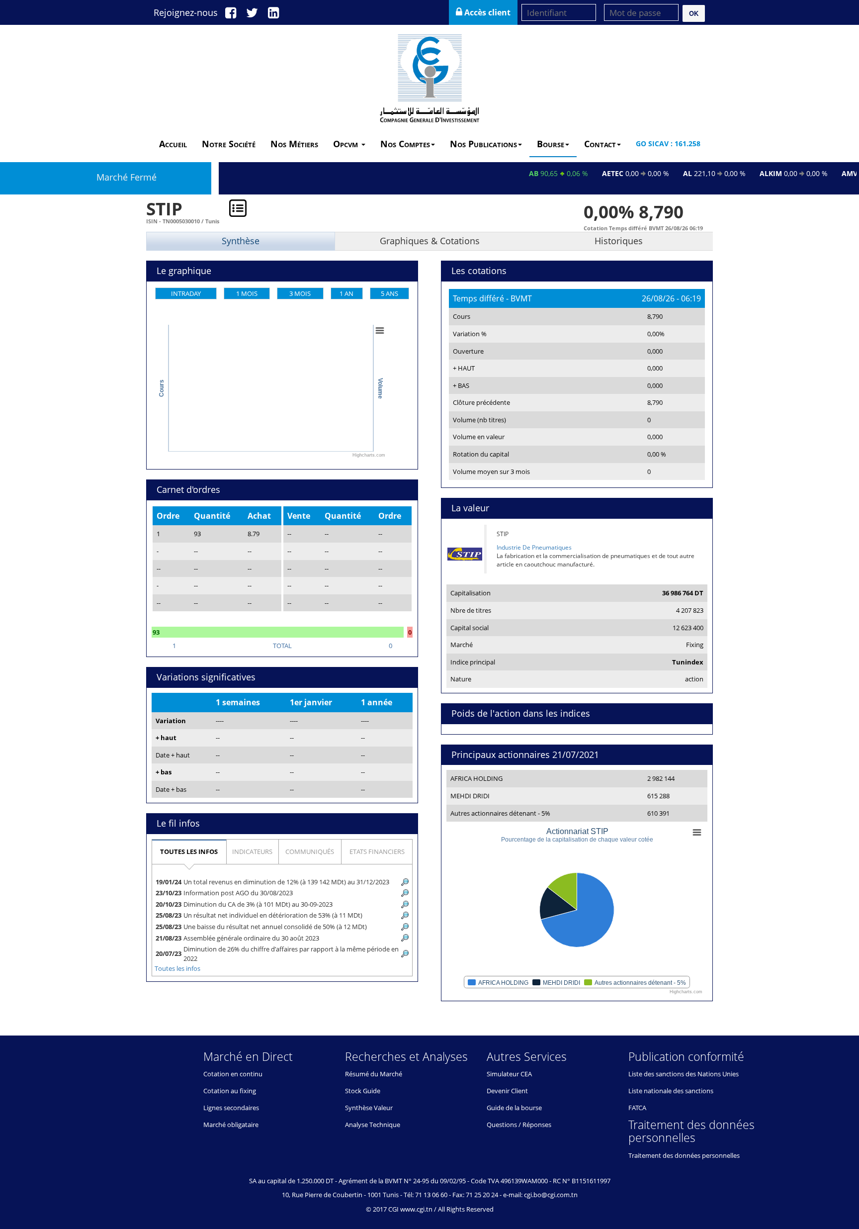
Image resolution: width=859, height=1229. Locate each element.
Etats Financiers (377, 851)
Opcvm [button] (346, 144)
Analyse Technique (372, 1124)
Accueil (173, 144)
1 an (346, 293)
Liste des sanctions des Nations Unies (683, 1073)
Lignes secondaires (231, 1107)
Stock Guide (362, 1090)
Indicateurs (252, 851)
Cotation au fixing (229, 1090)
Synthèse (240, 241)
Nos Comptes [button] (405, 144)
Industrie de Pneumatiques (534, 547)
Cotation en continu (232, 1073)
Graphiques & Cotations (430, 241)
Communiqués (309, 851)
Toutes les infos (189, 851)
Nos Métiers (294, 144)
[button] (694, 13)
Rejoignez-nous (186, 12)
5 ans (389, 293)
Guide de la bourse (514, 1107)
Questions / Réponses (519, 1124)
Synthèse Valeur (369, 1107)
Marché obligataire (230, 1124)
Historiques (619, 241)
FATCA (637, 1107)
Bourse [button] (550, 144)
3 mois (300, 293)
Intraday (186, 293)
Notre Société (229, 144)
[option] (429, 609)
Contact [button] (600, 144)
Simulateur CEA (509, 1073)
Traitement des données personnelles (684, 1155)
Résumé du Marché (373, 1073)
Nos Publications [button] (483, 144)
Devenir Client (507, 1090)
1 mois (247, 293)
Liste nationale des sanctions (670, 1090)
